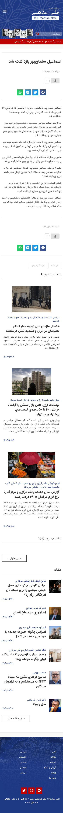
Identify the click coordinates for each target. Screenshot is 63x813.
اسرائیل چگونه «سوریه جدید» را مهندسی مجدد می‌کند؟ (25, 634)
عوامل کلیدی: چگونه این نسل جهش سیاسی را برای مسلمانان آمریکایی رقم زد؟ (26, 590)
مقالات (53, 757)
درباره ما (52, 778)
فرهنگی (27, 42)
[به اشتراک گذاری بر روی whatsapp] (20, 92)
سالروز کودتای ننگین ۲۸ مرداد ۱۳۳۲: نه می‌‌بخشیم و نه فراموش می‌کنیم (25, 681)
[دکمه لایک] (55, 80)
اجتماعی (37, 42)
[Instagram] (31, 790)
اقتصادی (48, 42)
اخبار (54, 751)
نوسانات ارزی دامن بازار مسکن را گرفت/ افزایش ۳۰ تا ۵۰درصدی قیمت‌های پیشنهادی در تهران (33, 409)
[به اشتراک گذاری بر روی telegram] (28, 92)
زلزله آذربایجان (38, 265)
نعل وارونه (39, 704)
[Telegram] (39, 790)
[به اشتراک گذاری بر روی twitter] (35, 92)
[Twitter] (24, 790)
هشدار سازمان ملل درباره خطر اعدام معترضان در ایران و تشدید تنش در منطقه (32, 328)
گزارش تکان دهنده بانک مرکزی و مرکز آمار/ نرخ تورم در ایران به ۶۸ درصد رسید (31, 494)
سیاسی (57, 42)
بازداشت (54, 265)
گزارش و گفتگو (50, 767)
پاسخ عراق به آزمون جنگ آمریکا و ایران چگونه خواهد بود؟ (24, 657)
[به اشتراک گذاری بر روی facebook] (43, 92)
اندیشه (53, 762)
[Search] (38, 34)
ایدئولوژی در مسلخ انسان (29, 612)
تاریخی (17, 42)
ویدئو (53, 772)
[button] (5, 12)
